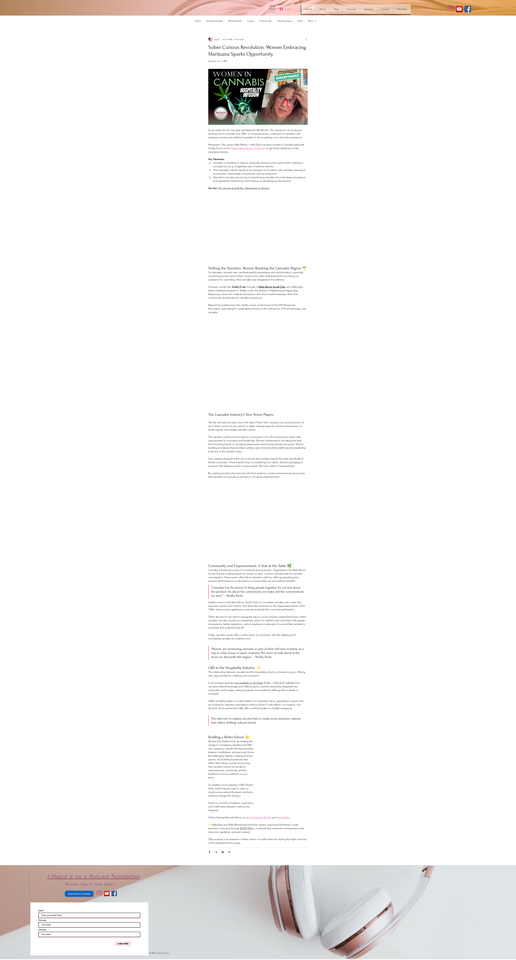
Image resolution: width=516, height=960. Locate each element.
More (310, 21)
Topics (198, 21)
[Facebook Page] (468, 9)
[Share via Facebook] (209, 789)
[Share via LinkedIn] (222, 789)
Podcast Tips (265, 21)
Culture (250, 21)
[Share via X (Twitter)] (216, 789)
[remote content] (258, 207)
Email (40, 848)
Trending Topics (284, 21)
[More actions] (306, 39)
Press (300, 21)
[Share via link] (229, 789)
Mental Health (235, 21)
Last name (42, 867)
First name (42, 857)
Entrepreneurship (214, 21)
